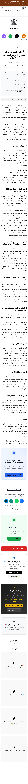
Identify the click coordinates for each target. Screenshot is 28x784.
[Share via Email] (6, 644)
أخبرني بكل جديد (14, 576)
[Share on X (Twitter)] (21, 644)
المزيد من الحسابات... (14, 508)
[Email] (24, 87)
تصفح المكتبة (13, 538)
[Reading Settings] (3, 780)
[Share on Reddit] (12, 644)
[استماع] (21, 65)
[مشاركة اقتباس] (9, 65)
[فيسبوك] (22, 501)
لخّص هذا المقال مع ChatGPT (18, 99)
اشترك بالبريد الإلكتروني (14, 572)
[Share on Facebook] (18, 644)
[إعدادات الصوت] (17, 65)
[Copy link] (3, 644)
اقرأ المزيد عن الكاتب (13, 475)
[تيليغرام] (6, 501)
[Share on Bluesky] (9, 644)
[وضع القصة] (13, 65)
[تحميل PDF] (6, 65)
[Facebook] (21, 87)
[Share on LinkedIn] (15, 644)
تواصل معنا (19, 91)
